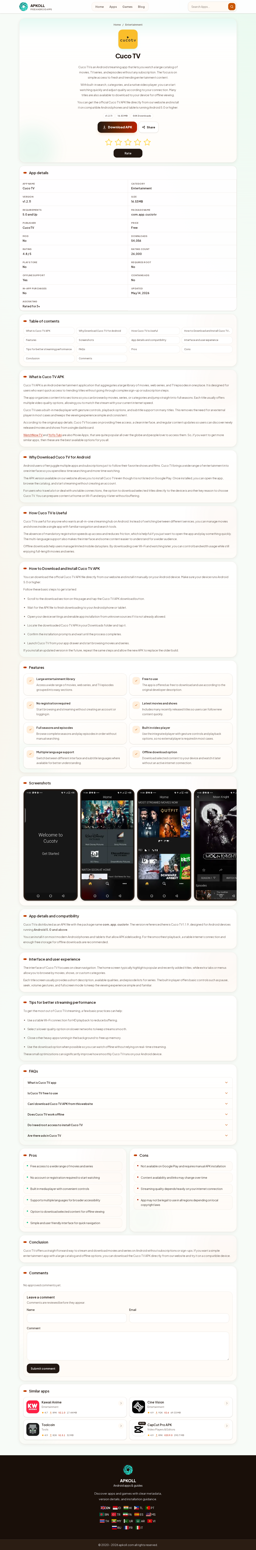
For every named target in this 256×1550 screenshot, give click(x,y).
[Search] (231, 6)
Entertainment (134, 24)
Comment (33, 1328)
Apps (113, 6)
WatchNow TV (32, 435)
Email (132, 1309)
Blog (141, 6)
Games (127, 6)
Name (31, 1309)
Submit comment (43, 1368)
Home (99, 6)
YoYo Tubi (55, 435)
